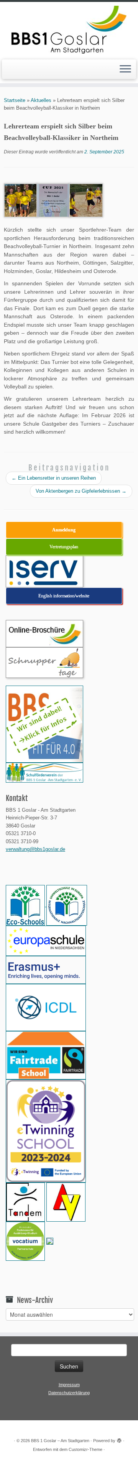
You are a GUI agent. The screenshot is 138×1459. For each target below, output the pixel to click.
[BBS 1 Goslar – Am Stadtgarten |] (69, 30)
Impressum (69, 1384)
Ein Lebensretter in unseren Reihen (54, 478)
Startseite (14, 100)
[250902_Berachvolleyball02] (86, 200)
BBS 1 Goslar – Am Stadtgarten (60, 1440)
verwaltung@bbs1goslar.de (35, 849)
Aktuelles (41, 100)
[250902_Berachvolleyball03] (53, 200)
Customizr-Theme (85, 1449)
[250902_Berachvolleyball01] (21, 200)
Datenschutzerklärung (69, 1392)
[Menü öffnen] (125, 69)
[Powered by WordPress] (119, 1439)
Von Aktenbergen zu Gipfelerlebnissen (81, 491)
